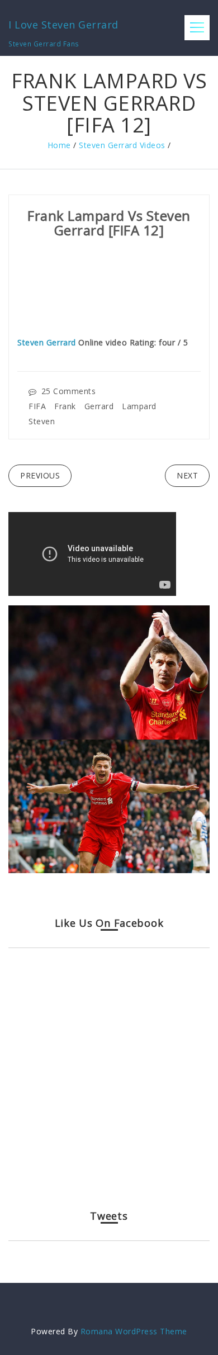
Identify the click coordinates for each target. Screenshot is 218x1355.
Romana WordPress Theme (133, 1331)
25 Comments (68, 391)
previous (40, 475)
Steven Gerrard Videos (122, 145)
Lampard (139, 406)
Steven (42, 420)
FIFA (37, 406)
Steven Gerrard (46, 342)
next (187, 475)
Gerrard (99, 406)
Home (59, 145)
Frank (65, 406)
